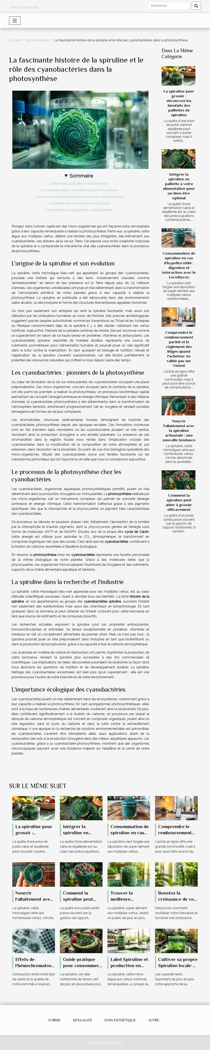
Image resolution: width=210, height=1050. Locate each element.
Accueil (14, 40)
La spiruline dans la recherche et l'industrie (79, 203)
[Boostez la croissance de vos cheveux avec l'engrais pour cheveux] (176, 874)
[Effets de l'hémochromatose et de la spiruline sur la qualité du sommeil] (33, 940)
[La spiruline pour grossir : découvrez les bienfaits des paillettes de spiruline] (178, 76)
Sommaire (81, 176)
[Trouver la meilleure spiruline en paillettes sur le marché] (128, 874)
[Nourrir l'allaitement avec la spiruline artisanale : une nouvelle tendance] (178, 405)
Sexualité (82, 1020)
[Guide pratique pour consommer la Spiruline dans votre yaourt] (81, 940)
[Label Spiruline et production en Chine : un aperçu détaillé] (128, 940)
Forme (54, 1020)
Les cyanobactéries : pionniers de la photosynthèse (79, 190)
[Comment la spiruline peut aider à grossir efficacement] (178, 480)
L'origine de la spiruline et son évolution (78, 183)
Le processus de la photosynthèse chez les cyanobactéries (79, 197)
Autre (153, 1020)
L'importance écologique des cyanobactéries (79, 210)
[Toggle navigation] (15, 20)
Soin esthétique (37, 40)
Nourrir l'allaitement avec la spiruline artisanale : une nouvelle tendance (178, 430)
